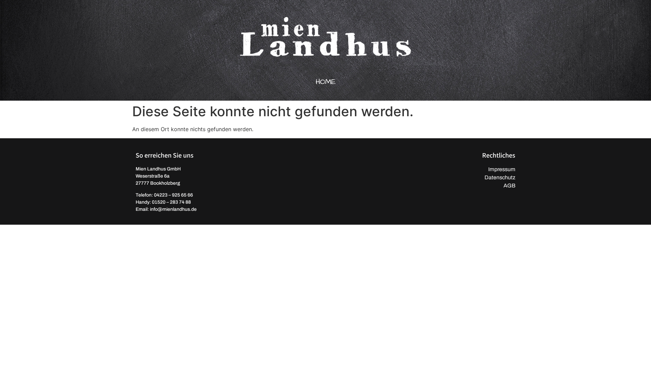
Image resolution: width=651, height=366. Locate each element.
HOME (326, 82)
